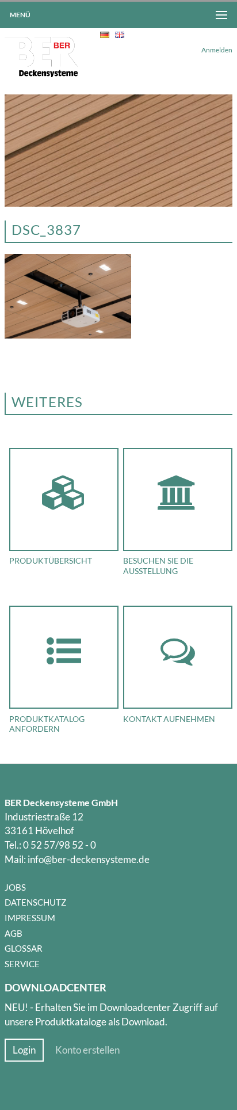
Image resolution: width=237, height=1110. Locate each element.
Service (22, 964)
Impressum (30, 918)
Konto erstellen (87, 1050)
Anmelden (216, 49)
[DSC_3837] (68, 335)
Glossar (24, 948)
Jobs (15, 887)
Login (24, 1050)
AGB (13, 933)
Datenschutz (35, 902)
